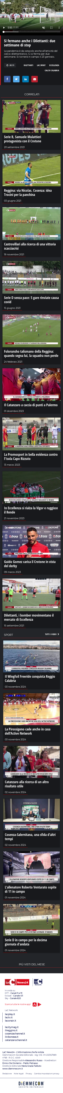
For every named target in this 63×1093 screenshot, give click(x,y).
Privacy (29, 1073)
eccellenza (54, 65)
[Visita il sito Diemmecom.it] (31, 1088)
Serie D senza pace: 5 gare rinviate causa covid (31, 299)
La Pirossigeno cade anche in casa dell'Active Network (27, 731)
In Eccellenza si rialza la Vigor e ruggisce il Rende (31, 509)
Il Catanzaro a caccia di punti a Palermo (31, 404)
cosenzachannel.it (15, 1033)
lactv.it (9, 1017)
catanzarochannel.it (16, 1040)
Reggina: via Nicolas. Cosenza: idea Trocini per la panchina (28, 192)
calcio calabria (52, 70)
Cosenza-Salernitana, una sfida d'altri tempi (30, 836)
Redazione (7, 1073)
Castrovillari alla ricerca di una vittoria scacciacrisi (30, 246)
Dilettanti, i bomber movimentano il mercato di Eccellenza (29, 617)
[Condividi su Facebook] (6, 80)
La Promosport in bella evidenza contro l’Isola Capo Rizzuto (31, 456)
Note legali (19, 1073)
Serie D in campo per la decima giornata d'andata (26, 941)
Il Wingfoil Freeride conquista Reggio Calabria (30, 678)
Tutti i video (51, 634)
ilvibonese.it (11, 1036)
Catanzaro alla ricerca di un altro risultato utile (27, 783)
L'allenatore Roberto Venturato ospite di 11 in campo (30, 889)
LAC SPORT (41, 65)
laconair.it (10, 1020)
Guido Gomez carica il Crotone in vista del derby (30, 563)
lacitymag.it (12, 1027)
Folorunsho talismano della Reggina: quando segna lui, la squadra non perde (31, 353)
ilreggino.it (11, 1030)
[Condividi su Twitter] (15, 80)
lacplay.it (10, 1014)
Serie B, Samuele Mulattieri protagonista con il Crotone (22, 138)
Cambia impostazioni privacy (46, 1073)
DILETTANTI (28, 65)
